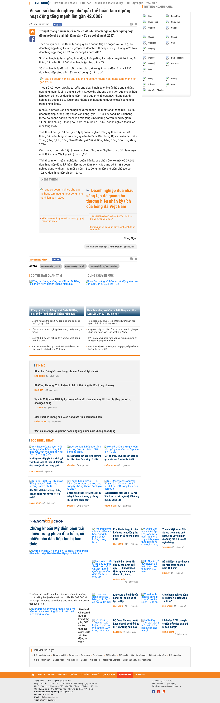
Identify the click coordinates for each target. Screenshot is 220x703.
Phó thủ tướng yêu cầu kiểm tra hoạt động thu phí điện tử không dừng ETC (126, 534)
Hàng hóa (38, 390)
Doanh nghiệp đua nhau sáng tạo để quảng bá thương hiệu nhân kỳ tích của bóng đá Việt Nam (110, 198)
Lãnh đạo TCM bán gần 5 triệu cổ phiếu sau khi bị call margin (175, 624)
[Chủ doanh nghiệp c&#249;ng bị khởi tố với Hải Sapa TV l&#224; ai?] (151, 599)
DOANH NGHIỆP (125, 675)
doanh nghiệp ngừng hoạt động (104, 266)
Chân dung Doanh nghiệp (109, 3)
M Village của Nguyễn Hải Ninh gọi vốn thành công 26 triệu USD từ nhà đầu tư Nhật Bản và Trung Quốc (46, 462)
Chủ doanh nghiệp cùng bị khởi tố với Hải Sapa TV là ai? (175, 598)
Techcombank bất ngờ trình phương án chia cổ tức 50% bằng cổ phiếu (84, 457)
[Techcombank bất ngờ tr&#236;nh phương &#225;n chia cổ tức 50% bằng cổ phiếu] (84, 449)
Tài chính (38, 408)
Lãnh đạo (85, 3)
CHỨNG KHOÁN (109, 675)
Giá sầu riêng (58, 660)
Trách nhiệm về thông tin (45, 700)
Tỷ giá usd (73, 655)
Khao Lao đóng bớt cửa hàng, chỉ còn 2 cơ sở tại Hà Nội (66, 371)
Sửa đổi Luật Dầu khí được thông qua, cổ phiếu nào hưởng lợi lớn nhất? (113, 348)
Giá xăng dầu (175, 655)
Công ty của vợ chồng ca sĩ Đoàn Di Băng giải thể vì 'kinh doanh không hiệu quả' (54, 312)
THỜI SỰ (41, 675)
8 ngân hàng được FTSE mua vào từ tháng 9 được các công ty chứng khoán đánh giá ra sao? (84, 496)
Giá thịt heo (72, 660)
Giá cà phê (123, 655)
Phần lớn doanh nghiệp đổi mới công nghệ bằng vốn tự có (63, 219)
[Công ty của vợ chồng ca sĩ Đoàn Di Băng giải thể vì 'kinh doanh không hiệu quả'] (56, 298)
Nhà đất (166, 573)
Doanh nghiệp (41, 3)
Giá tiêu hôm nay (138, 655)
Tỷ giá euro (98, 655)
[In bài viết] (132, 24)
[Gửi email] (136, 24)
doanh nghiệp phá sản (75, 266)
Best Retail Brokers (111, 660)
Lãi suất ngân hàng (157, 655)
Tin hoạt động (135, 3)
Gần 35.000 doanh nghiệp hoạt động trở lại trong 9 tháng (57, 330)
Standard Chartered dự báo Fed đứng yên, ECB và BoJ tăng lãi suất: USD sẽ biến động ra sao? (84, 625)
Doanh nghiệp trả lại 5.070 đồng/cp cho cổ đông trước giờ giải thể (56, 322)
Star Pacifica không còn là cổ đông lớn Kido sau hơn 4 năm (68, 417)
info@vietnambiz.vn (49, 697)
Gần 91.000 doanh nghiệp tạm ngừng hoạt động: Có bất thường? (56, 339)
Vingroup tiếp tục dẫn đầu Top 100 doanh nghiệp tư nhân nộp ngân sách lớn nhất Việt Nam (113, 330)
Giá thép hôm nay (42, 660)
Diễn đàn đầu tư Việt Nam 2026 (137, 660)
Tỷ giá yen (85, 655)
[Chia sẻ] (32, 39)
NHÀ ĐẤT (96, 675)
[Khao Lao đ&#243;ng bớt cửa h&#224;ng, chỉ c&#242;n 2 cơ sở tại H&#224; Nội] (102, 599)
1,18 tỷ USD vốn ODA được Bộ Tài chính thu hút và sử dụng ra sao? (111, 217)
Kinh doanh (39, 376)
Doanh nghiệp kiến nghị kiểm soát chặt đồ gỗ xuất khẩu (112, 228)
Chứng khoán (40, 422)
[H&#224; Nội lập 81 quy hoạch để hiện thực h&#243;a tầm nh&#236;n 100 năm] (151, 566)
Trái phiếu (152, 3)
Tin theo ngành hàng (158, 7)
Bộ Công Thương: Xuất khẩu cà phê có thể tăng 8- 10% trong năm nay (74, 385)
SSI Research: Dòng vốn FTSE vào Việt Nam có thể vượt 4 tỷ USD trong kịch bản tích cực (122, 496)
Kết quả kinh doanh (65, 3)
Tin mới (41, 365)
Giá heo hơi (111, 655)
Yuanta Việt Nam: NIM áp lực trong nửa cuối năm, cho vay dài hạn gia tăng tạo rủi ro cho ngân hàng (82, 401)
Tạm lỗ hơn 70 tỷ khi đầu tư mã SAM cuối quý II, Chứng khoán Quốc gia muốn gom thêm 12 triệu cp (124, 568)
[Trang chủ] (32, 32)
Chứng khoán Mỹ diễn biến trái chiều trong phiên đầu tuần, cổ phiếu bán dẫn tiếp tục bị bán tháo (56, 536)
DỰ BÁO (51, 675)
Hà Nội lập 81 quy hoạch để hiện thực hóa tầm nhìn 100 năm (175, 565)
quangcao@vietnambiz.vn (169, 686)
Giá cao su (95, 660)
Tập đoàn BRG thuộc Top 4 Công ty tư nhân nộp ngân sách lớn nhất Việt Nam (111, 322)
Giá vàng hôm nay (42, 655)
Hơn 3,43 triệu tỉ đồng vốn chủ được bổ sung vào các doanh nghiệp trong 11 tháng (56, 348)
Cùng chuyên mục (101, 275)
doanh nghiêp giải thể (50, 266)
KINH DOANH (140, 675)
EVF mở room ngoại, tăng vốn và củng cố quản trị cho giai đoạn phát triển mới (112, 339)
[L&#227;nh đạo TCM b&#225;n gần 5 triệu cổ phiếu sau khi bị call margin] (151, 625)
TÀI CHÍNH (84, 675)
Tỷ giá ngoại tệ (59, 655)
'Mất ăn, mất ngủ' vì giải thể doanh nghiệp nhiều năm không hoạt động (74, 431)
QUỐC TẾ (73, 675)
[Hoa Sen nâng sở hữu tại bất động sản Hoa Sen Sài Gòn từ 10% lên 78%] (113, 298)
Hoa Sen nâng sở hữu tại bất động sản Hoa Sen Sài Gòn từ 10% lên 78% (112, 312)
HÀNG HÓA (62, 675)
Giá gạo (84, 660)
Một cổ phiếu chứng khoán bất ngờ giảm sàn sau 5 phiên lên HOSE (121, 457)
